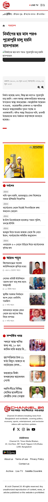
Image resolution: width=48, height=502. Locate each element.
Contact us (24, 463)
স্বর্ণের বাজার (30, 14)
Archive (9, 471)
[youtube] (33, 429)
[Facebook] (14, 429)
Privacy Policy (37, 459)
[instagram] (23, 429)
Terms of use (21, 459)
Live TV (19, 471)
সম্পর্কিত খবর (14, 336)
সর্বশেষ (10, 186)
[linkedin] (28, 429)
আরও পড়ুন (13, 258)
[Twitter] (18, 429)
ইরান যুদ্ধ (18, 14)
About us (8, 459)
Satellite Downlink (33, 471)
